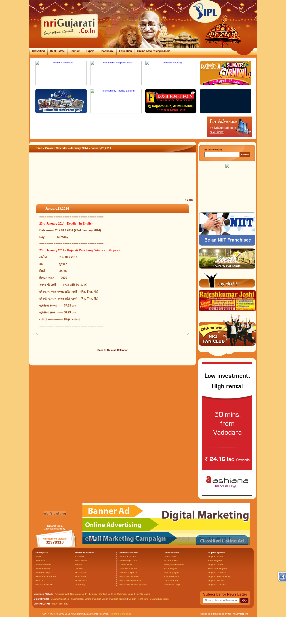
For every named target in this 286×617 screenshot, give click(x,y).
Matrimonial (81, 580)
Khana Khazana (128, 556)
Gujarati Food (171, 580)
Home (38, 148)
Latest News (126, 564)
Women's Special (128, 572)
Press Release (43, 568)
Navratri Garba (171, 576)
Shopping (80, 584)
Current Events (42, 603)
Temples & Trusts (128, 568)
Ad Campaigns (171, 572)
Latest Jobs (170, 556)
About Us (40, 560)
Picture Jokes (171, 560)
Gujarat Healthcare (138, 599)
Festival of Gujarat (217, 568)
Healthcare (107, 51)
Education (125, 51)
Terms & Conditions (121, 614)
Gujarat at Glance (217, 584)
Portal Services (43, 564)
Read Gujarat (215, 560)
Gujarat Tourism (118, 599)
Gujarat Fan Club (44, 584)
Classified (38, 51)
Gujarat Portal (41, 599)
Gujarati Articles (216, 580)
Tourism (75, 51)
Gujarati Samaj (215, 556)
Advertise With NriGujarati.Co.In (71, 594)
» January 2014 (78, 148)
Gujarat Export (100, 599)
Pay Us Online (143, 594)
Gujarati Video (215, 564)
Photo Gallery (43, 572)
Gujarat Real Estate (81, 599)
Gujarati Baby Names (130, 580)
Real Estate (57, 51)
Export (90, 51)
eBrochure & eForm (46, 576)
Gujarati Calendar (56, 148)
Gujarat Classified (60, 599)
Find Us (39, 580)
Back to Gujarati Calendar (112, 350)
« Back (189, 199)
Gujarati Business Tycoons (133, 584)
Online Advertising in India (153, 51)
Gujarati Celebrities (129, 576)
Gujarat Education (159, 599)
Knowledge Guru (128, 560)
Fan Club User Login (123, 594)
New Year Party (60, 603)
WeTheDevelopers (238, 614)
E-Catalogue (170, 568)
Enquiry (93, 594)
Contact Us (104, 594)
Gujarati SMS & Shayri (219, 576)
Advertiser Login (172, 584)
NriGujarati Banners (174, 564)
